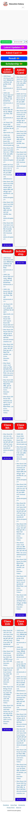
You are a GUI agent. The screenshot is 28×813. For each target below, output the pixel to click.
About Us (18, 807)
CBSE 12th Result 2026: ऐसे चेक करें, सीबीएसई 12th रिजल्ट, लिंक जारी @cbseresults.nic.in (8, 113)
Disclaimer (6, 805)
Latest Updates (12, 47)
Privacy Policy (11, 807)
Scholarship (13, 63)
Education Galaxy (16, 4)
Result (12, 58)
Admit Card (12, 53)
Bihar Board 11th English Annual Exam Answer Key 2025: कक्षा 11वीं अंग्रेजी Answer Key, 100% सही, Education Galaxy (8, 676)
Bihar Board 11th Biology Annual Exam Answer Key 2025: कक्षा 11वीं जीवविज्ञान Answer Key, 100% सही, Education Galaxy (8, 694)
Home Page (13, 805)
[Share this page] (26, 41)
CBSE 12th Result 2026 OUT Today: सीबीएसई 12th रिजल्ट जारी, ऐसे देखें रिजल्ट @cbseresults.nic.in (8, 99)
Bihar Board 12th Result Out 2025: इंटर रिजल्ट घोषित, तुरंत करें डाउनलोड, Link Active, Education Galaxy (21, 756)
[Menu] (23, 7)
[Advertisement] (14, 25)
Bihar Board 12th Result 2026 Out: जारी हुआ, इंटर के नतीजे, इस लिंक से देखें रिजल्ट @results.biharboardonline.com (8, 335)
